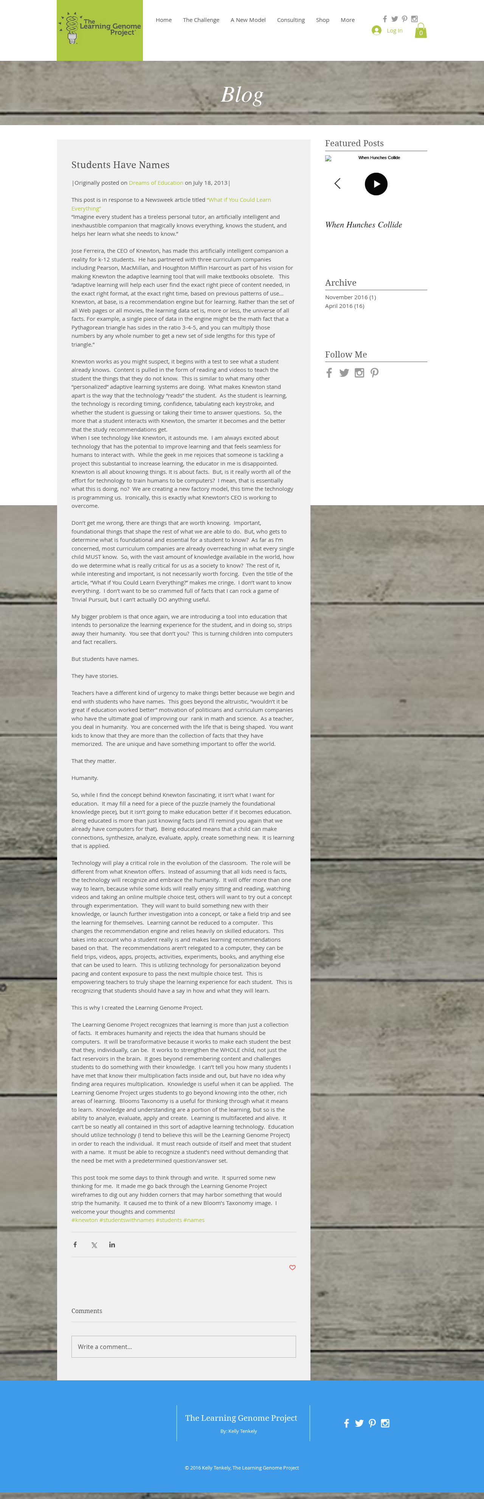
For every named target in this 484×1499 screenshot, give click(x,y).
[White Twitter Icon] (359, 1423)
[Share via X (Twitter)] (93, 1244)
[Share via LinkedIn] (112, 1244)
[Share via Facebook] (75, 1244)
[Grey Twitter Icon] (394, 18)
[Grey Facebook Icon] (384, 18)
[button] (420, 30)
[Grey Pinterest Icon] (404, 18)
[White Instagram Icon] (385, 1423)
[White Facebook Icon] (346, 1423)
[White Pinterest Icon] (372, 1423)
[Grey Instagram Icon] (414, 18)
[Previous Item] (337, 184)
